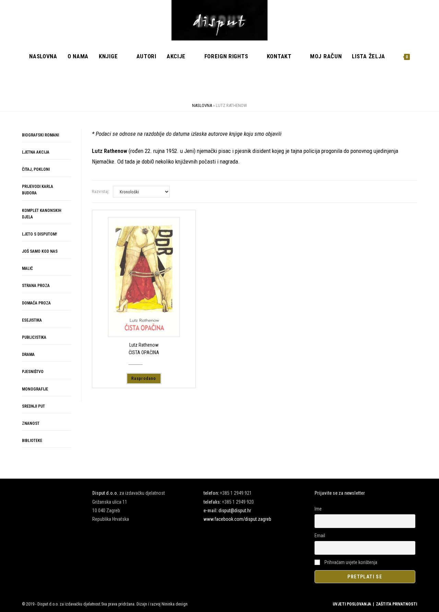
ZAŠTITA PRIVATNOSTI (396, 604)
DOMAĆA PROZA (36, 303)
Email (320, 535)
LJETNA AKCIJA (35, 152)
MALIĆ (27, 268)
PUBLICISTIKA (34, 337)
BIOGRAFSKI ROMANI (40, 135)
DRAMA (28, 354)
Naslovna (202, 105)
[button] (392, 139)
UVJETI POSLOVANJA (352, 604)
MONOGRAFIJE (35, 389)
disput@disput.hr (234, 510)
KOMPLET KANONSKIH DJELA (41, 213)
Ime (318, 509)
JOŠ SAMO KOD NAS (40, 251)
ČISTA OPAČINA (144, 352)
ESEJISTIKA (32, 320)
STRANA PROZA (36, 285)
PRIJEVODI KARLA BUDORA (37, 189)
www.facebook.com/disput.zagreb (237, 519)
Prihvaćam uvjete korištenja (350, 562)
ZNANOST (30, 423)
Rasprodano (143, 378)
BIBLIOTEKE (32, 440)
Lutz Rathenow (143, 345)
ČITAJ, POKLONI (36, 169)
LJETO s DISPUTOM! (39, 234)
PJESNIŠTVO (33, 371)
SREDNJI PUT (33, 406)
